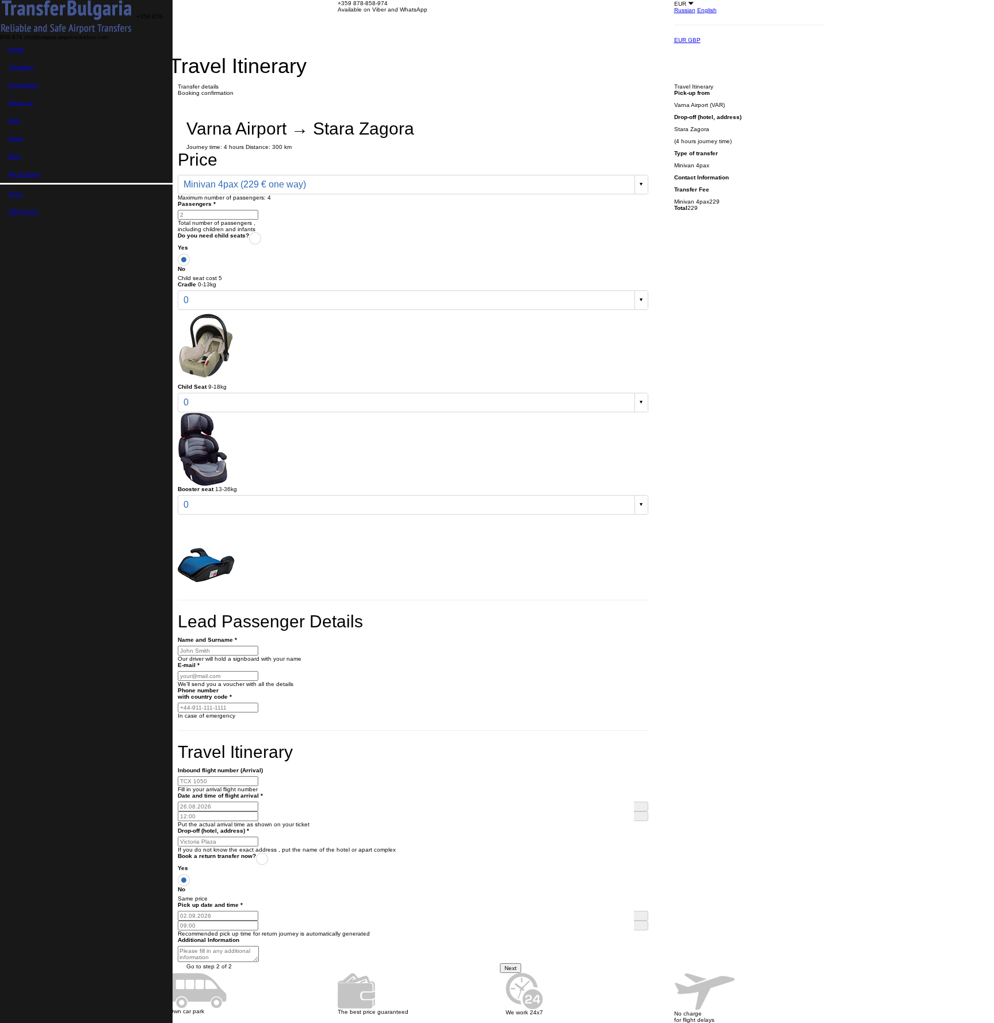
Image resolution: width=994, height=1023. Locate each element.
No (181, 269)
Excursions (23, 85)
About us (21, 102)
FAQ (14, 120)
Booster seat (195, 489)
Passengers (197, 204)
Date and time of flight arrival (220, 795)
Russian (684, 10)
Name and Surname (207, 640)
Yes (183, 247)
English (707, 10)
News (16, 138)
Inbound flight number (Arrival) (220, 770)
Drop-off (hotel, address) (213, 830)
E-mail (189, 665)
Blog (15, 156)
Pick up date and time (210, 905)
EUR (681, 40)
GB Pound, (24, 211)
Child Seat (192, 387)
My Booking (24, 174)
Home (16, 49)
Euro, (16, 193)
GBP (694, 40)
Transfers (21, 67)
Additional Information (208, 940)
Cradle (187, 284)
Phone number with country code (205, 693)
